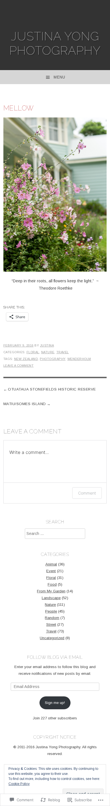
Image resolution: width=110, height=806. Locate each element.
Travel (62, 352)
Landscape (51, 598)
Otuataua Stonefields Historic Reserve (52, 389)
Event (51, 571)
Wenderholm (79, 359)
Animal (51, 564)
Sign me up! (55, 703)
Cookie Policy (19, 784)
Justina (47, 345)
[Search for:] (55, 534)
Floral (33, 352)
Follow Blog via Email (55, 657)
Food (52, 584)
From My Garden (51, 591)
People (51, 611)
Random (52, 618)
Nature (47, 352)
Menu (59, 77)
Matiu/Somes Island (24, 404)
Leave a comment (18, 365)
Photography (52, 359)
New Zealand (26, 359)
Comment (87, 493)
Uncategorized (52, 638)
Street (51, 624)
